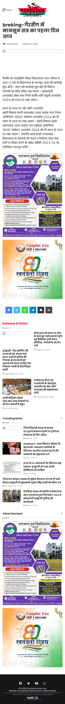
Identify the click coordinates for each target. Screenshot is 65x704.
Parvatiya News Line (36, 688)
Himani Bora (12, 44)
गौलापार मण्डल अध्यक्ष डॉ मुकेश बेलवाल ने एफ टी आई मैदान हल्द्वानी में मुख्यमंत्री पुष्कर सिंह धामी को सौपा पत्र (31, 480)
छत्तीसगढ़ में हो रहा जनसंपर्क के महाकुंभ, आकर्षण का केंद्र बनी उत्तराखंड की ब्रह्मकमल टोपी (46, 386)
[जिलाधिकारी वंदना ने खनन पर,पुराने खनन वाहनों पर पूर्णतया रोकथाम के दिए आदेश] (11, 432)
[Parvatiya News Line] (32, 9)
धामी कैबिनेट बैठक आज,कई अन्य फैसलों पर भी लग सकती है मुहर (15, 401)
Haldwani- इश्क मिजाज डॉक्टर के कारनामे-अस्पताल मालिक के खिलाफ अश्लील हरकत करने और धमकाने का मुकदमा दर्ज (41, 449)
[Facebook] (9, 310)
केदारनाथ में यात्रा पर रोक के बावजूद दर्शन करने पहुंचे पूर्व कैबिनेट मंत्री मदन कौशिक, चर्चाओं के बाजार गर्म (48, 339)
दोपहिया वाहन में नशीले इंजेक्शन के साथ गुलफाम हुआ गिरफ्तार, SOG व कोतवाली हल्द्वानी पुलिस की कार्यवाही (42, 497)
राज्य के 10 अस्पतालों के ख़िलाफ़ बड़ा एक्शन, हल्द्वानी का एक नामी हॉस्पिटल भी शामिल (42, 466)
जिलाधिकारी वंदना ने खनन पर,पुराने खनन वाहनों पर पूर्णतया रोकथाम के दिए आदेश (41, 431)
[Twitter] (17, 310)
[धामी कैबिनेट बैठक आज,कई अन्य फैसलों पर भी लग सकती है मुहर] (16, 387)
